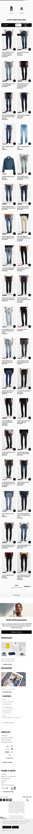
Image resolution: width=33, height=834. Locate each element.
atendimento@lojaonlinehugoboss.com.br (10, 771)
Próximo (27, 594)
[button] (8, 830)
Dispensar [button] (15, 827)
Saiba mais (23, 823)
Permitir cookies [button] (7, 827)
